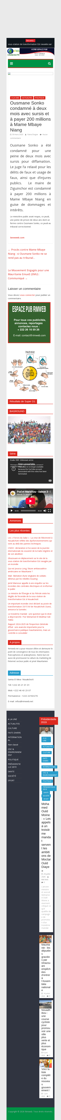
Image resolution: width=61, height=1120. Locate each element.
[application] (30, 470)
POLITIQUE (39, 98)
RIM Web (44, 879)
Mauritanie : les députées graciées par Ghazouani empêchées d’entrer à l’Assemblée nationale (46, 967)
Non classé (13, 744)
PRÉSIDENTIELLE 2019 (49, 788)
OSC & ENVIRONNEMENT (14, 752)
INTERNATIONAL (49, 767)
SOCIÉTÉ (12, 776)
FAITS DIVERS (14, 732)
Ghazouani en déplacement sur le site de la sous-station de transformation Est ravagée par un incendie (30, 561)
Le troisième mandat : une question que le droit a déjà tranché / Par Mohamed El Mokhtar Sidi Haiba (29, 617)
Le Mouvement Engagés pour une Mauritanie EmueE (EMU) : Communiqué (28, 274)
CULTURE (12, 728)
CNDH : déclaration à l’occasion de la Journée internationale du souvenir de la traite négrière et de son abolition (30, 551)
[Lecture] (11, 510)
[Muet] (44, 510)
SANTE (11, 771)
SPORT (11, 780)
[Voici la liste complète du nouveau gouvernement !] (45, 1060)
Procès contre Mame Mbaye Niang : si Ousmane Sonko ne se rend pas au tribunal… (27, 253)
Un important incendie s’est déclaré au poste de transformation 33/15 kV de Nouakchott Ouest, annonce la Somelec (30, 606)
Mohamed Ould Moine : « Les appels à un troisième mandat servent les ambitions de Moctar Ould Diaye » (46, 837)
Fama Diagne (33, 134)
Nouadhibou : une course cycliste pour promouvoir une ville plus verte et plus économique (46, 1030)
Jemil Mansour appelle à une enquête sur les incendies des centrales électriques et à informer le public (30, 586)
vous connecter (27, 295)
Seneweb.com (17, 237)
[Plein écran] (49, 510)
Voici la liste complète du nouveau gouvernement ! (46, 1080)
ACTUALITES (27, 98)
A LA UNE (15, 98)
